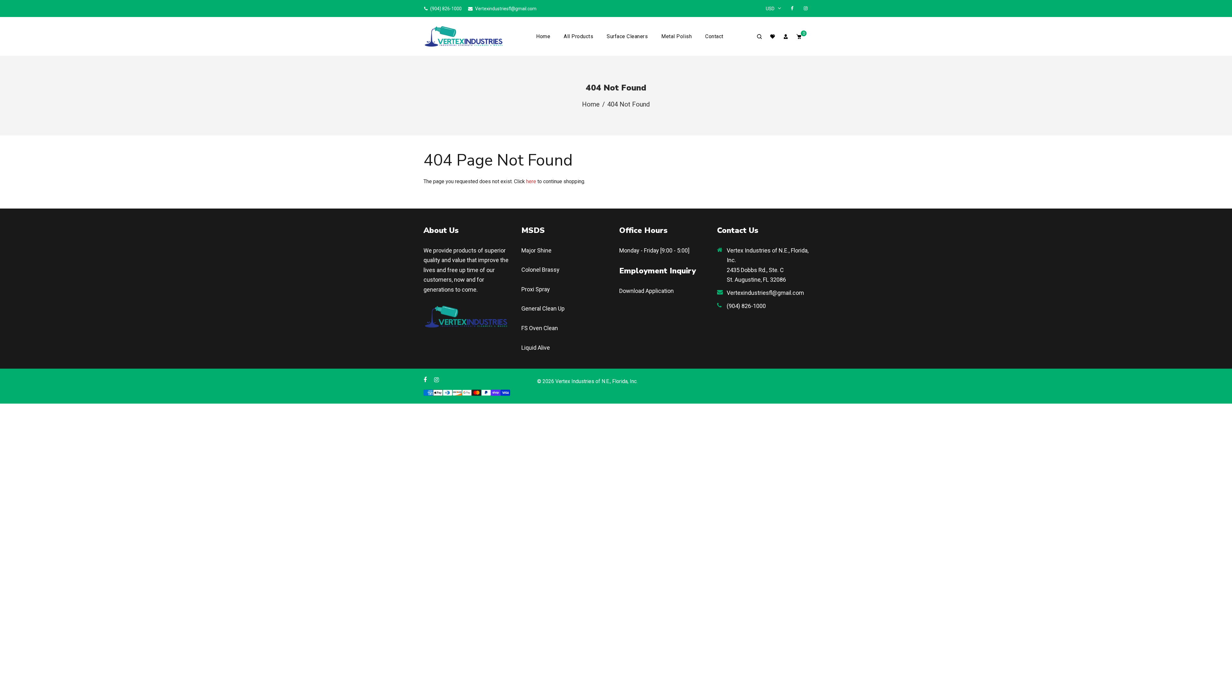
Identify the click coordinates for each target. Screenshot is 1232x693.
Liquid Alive (535, 347)
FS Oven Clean (539, 328)
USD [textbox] (770, 8)
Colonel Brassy (540, 269)
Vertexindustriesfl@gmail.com (505, 8)
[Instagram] (806, 8)
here (531, 181)
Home (543, 36)
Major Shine (536, 250)
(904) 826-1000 (445, 8)
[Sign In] (786, 36)
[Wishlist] (772, 36)
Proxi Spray (535, 289)
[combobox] (773, 8)
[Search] (759, 36)
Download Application (646, 290)
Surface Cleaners (627, 36)
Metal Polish (676, 36)
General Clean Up (543, 308)
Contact (714, 36)
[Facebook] (792, 8)
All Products (578, 36)
